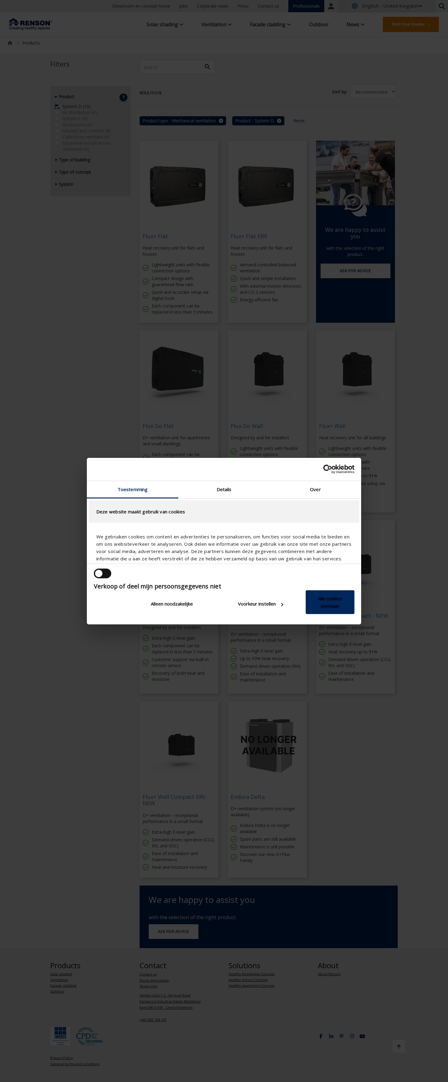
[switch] (102, 573)
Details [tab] (224, 489)
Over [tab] (315, 489)
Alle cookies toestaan (330, 602)
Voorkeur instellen (257, 604)
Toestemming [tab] (133, 489)
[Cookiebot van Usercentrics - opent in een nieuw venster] (327, 469)
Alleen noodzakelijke (172, 604)
